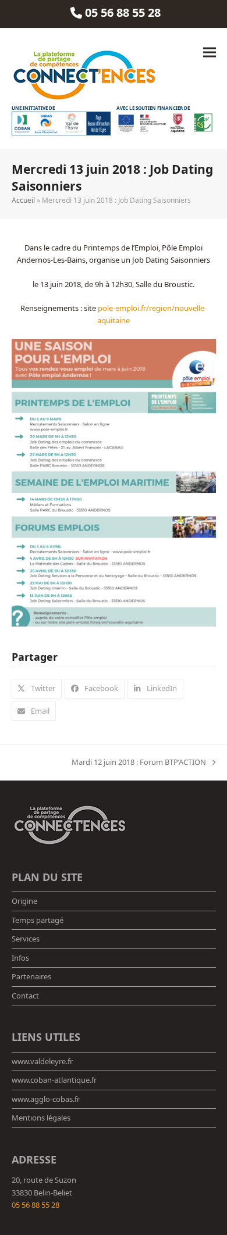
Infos (20, 958)
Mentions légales (41, 1117)
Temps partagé (37, 920)
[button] (209, 53)
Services (26, 938)
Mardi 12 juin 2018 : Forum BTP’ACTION (139, 762)
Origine (24, 901)
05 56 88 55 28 (35, 1205)
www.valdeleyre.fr (42, 1061)
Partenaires (31, 976)
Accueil (23, 200)
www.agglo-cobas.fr (46, 1099)
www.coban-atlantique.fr (54, 1080)
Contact (25, 995)
